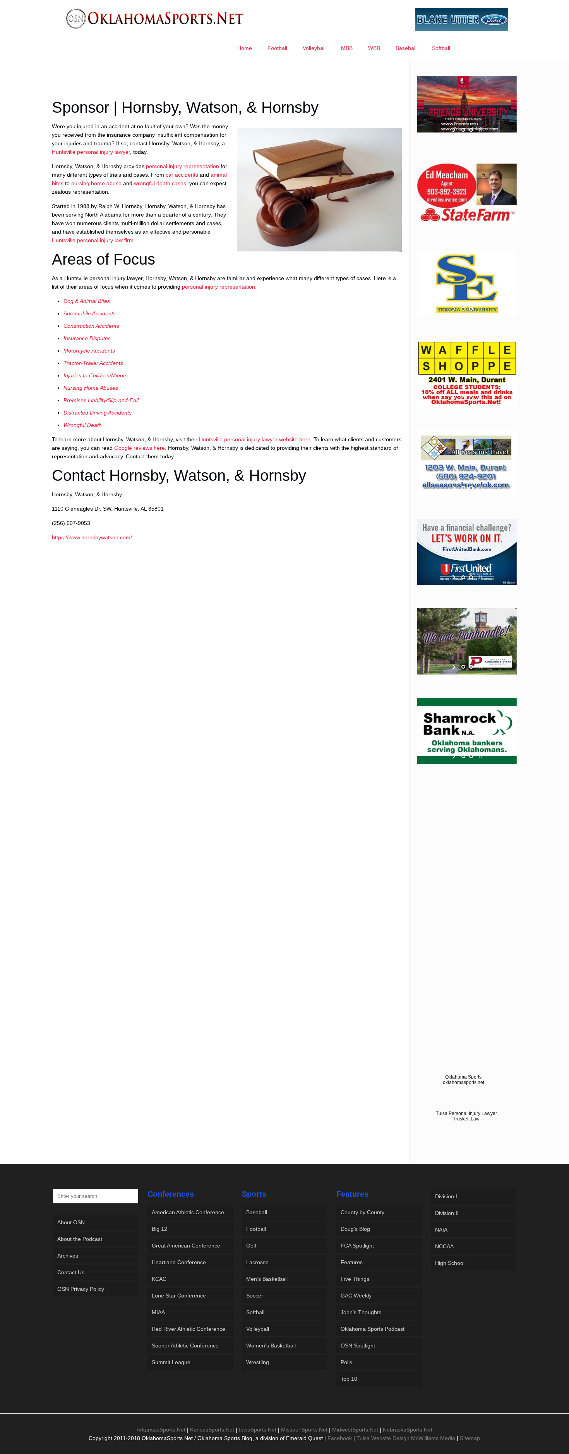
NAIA (441, 1230)
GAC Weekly (356, 1295)
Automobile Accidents (89, 313)
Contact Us (70, 1272)
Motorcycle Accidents (89, 351)
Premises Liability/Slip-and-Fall (101, 400)
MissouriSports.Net (304, 1429)
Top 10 (349, 1379)
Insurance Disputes (87, 338)
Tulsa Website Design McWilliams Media (406, 1438)
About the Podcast (79, 1239)
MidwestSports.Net (355, 1429)
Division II (447, 1213)
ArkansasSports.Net (161, 1429)
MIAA (158, 1312)
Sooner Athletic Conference (185, 1345)
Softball (255, 1312)
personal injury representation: (219, 287)
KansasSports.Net (212, 1429)
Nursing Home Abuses (90, 388)
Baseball (256, 1212)
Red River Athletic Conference (188, 1329)
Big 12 (159, 1229)
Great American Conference (186, 1245)
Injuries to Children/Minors (95, 375)
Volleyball (257, 1329)
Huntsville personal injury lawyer (91, 152)
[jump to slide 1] (463, 130)
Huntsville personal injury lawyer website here (254, 439)
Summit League (171, 1362)
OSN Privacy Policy (80, 1289)
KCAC (159, 1279)
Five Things (355, 1279)
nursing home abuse (96, 183)
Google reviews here (139, 448)
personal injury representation (182, 166)
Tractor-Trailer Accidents (93, 363)
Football (256, 1229)
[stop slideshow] (480, 130)
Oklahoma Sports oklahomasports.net (463, 1079)
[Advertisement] (226, 83)
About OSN (71, 1222)
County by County (362, 1212)
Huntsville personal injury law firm (93, 240)
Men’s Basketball (267, 1279)
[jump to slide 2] (471, 130)
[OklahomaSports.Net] (155, 18)
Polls (346, 1362)
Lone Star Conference (179, 1295)
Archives (67, 1256)
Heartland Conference (179, 1262)
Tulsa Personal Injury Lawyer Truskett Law (466, 1116)
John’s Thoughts (361, 1312)
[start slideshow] (454, 130)
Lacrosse (257, 1262)
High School (449, 1263)
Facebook (339, 1438)
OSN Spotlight (358, 1345)
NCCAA (444, 1246)
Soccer (254, 1295)
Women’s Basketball (271, 1345)
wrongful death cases (160, 183)
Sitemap (470, 1438)
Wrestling (257, 1362)
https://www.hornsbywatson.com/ (92, 537)
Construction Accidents (91, 326)
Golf (251, 1245)
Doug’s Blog (355, 1229)
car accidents (182, 175)
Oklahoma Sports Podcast (372, 1329)
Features (352, 1262)
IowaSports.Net (257, 1429)
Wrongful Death (82, 425)
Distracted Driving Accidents (97, 413)
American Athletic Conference (188, 1212)
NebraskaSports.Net (407, 1429)
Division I (446, 1196)
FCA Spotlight (357, 1245)
